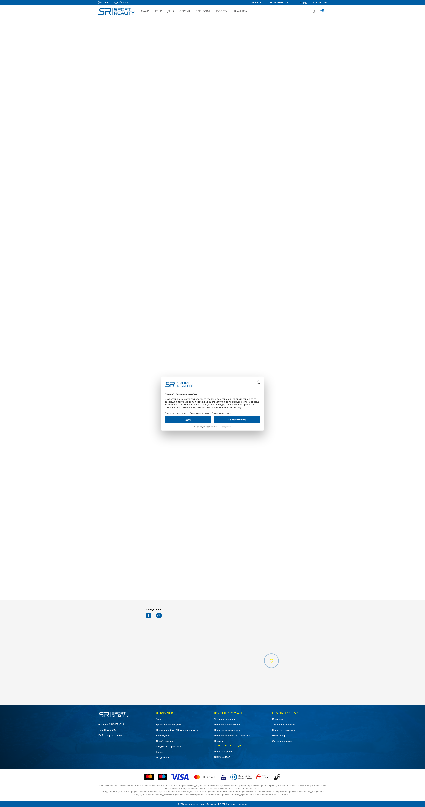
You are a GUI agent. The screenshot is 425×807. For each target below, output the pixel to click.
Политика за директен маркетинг (232, 735)
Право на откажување (284, 730)
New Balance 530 (292, 361)
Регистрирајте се (280, 2)
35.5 (122, 232)
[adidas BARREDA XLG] (257, 505)
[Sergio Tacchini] (240, 94)
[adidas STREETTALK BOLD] (209, 247)
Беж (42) (105, 197)
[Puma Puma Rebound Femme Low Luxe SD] (209, 161)
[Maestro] (162, 777)
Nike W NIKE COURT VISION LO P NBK (159, 103)
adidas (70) (107, 138)
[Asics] (288, 94)
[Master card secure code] (205, 777)
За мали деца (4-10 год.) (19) (114, 178)
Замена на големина (283, 724)
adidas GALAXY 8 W (198, 533)
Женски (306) (107, 80)
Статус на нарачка (282, 741)
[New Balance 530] (305, 333)
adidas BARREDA (148, 447)
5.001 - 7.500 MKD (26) (112, 280)
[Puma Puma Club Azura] (305, 161)
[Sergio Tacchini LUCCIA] (257, 76)
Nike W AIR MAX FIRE (198, 103)
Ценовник (219, 741)
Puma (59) (106, 151)
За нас (159, 719)
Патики (104, 47)
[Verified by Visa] (223, 777)
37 (122, 241)
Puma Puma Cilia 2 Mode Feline (157, 189)
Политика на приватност (227, 724)
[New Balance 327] (257, 333)
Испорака (277, 719)
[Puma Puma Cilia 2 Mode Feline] (162, 161)
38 (105, 249)
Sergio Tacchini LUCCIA (247, 103)
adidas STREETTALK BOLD (200, 275)
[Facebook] (148, 615)
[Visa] (180, 777)
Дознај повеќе (228, 21)
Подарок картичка (224, 751)
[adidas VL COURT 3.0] (257, 247)
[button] (317, 13)
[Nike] (144, 94)
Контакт (160, 752)
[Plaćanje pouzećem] (277, 777)
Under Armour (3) (109, 143)
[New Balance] (240, 352)
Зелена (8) (106, 206)
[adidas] (192, 266)
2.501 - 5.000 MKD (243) (112, 276)
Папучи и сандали (109, 43)
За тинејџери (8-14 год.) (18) (114, 174)
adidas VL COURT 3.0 (246, 275)
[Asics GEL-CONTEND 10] (305, 76)
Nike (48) (105, 134)
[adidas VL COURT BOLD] (305, 247)
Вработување (163, 735)
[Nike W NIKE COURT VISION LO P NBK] (162, 76)
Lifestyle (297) (108, 99)
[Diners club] (241, 777)
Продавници (163, 757)
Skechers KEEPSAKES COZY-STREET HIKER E (305, 449)
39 (122, 254)
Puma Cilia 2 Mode (245, 189)
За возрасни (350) (110, 169)
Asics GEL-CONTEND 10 (295, 103)
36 (105, 237)
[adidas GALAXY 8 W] (209, 505)
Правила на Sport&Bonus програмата (177, 730)
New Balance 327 (244, 361)
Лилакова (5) (107, 214)
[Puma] (144, 181)
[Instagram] (159, 615)
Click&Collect (222, 757)
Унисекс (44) (107, 84)
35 (104, 232)
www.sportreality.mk (195, 804)
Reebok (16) (106, 147)
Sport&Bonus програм (168, 724)
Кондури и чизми (108, 52)
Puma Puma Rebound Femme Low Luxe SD (208, 191)
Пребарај (115, 309)
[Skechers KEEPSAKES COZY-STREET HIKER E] (305, 419)
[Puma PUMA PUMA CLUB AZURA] (162, 247)
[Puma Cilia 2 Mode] (257, 161)
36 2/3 (123, 237)
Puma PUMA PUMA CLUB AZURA (156, 275)
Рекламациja (279, 735)
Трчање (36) (107, 103)
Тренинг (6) (106, 108)
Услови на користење (225, 719)
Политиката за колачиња (227, 730)
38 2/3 (123, 249)
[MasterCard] (149, 777)
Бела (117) (105, 201)
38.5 (106, 254)
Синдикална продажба (168, 746)
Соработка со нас (165, 741)
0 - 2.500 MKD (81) (110, 272)
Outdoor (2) (107, 112)
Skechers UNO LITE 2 (198, 447)
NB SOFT (221, 804)
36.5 (105, 241)
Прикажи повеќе (233, 589)
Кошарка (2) (107, 116)
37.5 (123, 245)
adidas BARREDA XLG (246, 533)
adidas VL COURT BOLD (295, 275)
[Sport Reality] (116, 11)
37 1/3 (106, 245)
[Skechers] (192, 440)
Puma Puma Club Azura (295, 189)
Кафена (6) (106, 210)
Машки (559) (107, 76)
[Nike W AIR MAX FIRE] (209, 76)
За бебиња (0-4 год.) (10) (113, 182)
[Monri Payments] (263, 777)
